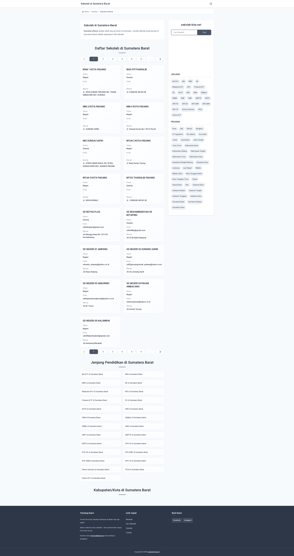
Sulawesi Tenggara (179, 196)
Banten (189, 129)
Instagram (187, 520)
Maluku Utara (177, 174)
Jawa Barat (185, 140)
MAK (190, 81)
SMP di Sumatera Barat (91, 435)
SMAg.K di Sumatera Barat (135, 417)
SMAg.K (204, 93)
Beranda (129, 519)
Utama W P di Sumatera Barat (93, 478)
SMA (195, 93)
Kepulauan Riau (202, 162)
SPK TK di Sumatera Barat (135, 461)
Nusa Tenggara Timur (180, 179)
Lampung (175, 168)
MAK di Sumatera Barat (91, 383)
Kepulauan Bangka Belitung (182, 162)
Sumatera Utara (178, 207)
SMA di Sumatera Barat (91, 417)
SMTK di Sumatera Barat (91, 443)
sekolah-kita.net (191, 24)
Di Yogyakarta (177, 134)
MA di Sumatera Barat (133, 374)
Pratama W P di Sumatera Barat (94, 400)
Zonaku (129, 532)
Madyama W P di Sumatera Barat (95, 391)
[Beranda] (211, 3)
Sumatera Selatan (195, 202)
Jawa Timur (176, 146)
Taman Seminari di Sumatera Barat (95, 469)
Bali (181, 129)
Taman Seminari (188, 109)
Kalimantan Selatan (179, 151)
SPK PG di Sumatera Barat (135, 443)
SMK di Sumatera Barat (134, 426)
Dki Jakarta (191, 134)
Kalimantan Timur (179, 157)
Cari (204, 32)
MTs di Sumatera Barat (134, 391)
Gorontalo (202, 134)
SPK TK (175, 109)
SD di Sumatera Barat (133, 400)
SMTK (207, 98)
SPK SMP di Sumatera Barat (136, 452)
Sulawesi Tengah (195, 191)
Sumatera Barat (178, 202)
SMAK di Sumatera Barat (92, 426)
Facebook (176, 520)
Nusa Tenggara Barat (194, 174)
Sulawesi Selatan (178, 191)
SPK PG (175, 104)
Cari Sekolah (131, 524)
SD (173, 93)
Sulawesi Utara (195, 196)
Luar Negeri (187, 168)
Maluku (198, 168)
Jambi (174, 140)
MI (197, 81)
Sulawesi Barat (198, 185)
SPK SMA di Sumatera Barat (93, 461)
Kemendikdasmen (97, 536)
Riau (187, 185)
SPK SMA (206, 104)
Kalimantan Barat (191, 146)
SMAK (174, 98)
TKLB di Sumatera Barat (134, 469)
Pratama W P (199, 87)
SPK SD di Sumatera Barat (92, 452)
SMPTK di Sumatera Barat (135, 435)
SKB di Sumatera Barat (134, 409)
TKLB (200, 109)
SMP (190, 98)
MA (183, 81)
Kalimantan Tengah (198, 151)
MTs (188, 87)
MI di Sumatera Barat (133, 383)
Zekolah (129, 528)
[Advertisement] (191, 54)
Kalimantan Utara (196, 157)
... (150, 59)
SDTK (180, 93)
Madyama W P (177, 87)
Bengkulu (199, 129)
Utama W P (176, 115)
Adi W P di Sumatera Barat (92, 374)
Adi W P (175, 81)
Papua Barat (177, 185)
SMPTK (198, 98)
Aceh (174, 129)
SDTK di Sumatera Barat (91, 409)
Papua (194, 179)
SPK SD (185, 104)
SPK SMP (195, 104)
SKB (188, 93)
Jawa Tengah (198, 140)
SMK (182, 98)
